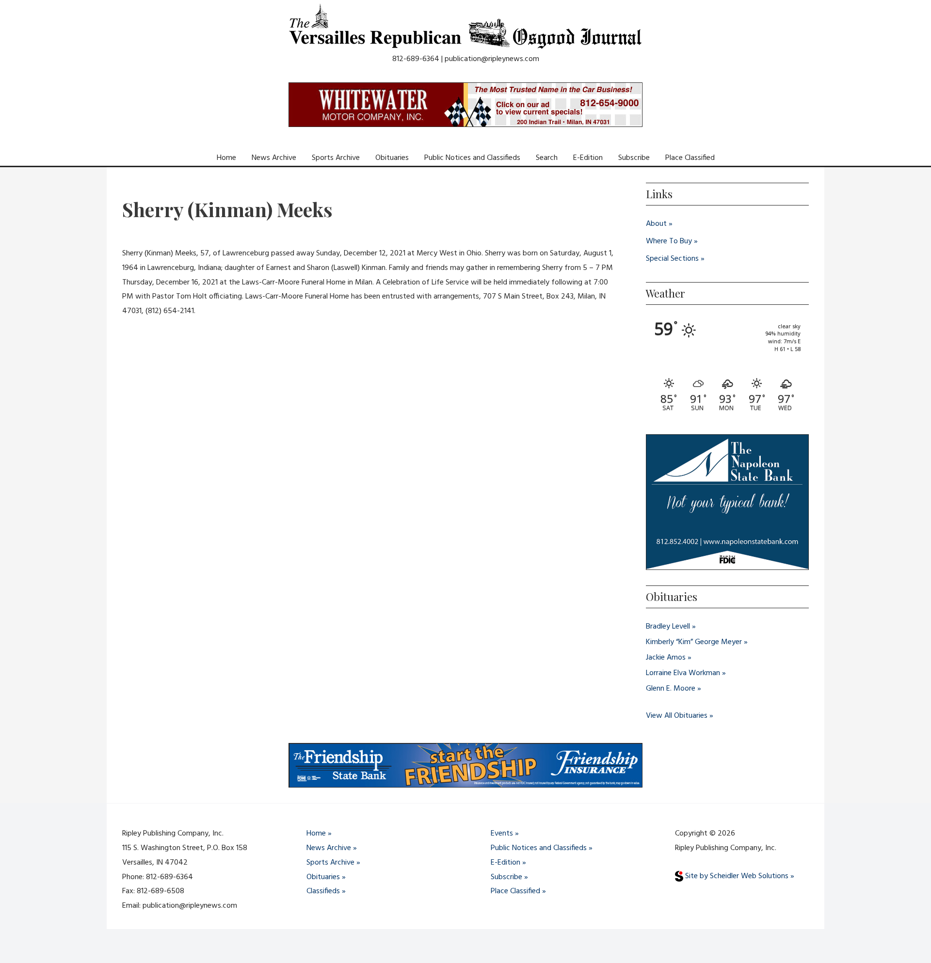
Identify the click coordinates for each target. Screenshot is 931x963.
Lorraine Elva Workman (683, 673)
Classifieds (323, 891)
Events (502, 833)
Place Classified (690, 158)
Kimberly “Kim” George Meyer (694, 642)
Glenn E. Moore (670, 688)
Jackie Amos (666, 657)
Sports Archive (336, 158)
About (656, 224)
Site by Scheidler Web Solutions (735, 876)
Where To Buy (669, 241)
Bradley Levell (668, 626)
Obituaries (392, 158)
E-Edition (588, 158)
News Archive (274, 158)
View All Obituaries (676, 716)
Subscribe (634, 158)
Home (226, 158)
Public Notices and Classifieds (472, 158)
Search (547, 158)
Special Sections (672, 259)
